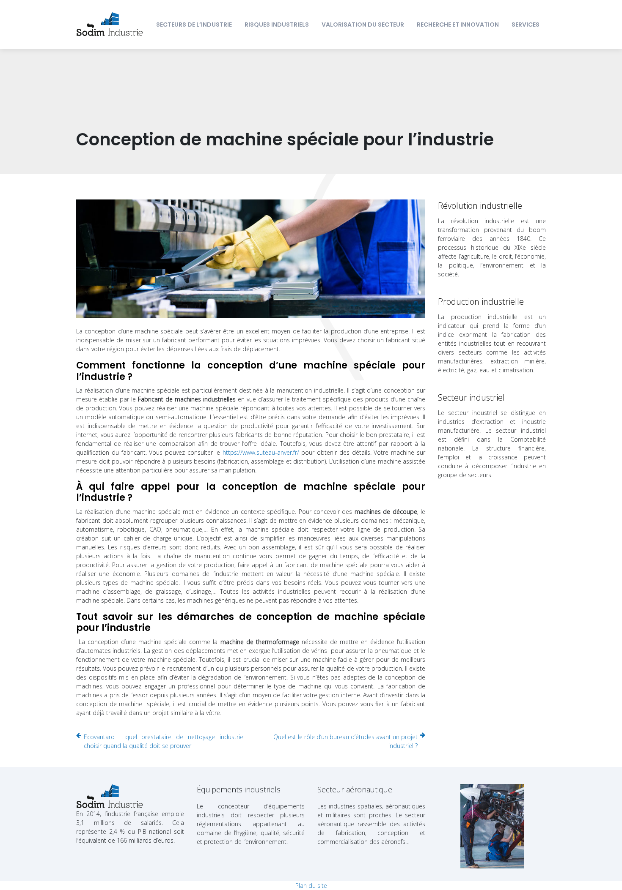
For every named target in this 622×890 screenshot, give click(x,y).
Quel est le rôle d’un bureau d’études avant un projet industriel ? (345, 741)
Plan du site (311, 886)
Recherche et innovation (458, 24)
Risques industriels (277, 24)
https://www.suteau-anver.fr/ (261, 452)
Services (525, 24)
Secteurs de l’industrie (194, 24)
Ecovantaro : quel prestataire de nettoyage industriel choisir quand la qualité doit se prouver (164, 741)
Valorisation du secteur (363, 24)
